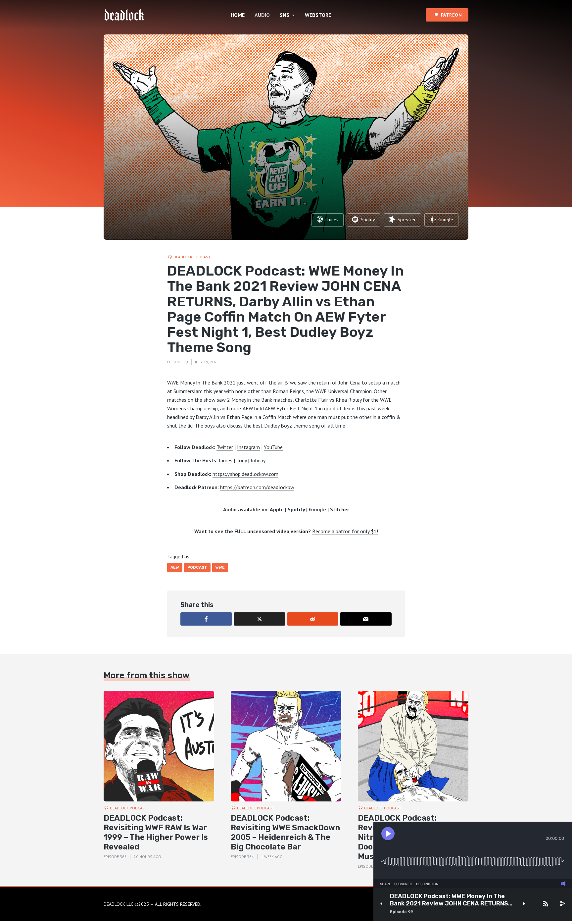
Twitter (224, 447)
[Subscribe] (545, 904)
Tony (241, 460)
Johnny (258, 460)
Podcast (197, 567)
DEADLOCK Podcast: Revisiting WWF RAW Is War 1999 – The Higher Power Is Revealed (156, 832)
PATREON (451, 15)
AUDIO (262, 15)
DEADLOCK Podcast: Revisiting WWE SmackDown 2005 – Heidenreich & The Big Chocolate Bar (285, 832)
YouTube (273, 447)
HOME (238, 15)
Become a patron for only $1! (345, 531)
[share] (562, 904)
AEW (174, 567)
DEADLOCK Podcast (192, 256)
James (225, 460)
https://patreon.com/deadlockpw (257, 487)
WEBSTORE (318, 15)
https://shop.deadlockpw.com (245, 474)
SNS (284, 15)
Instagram (248, 447)
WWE (220, 567)
